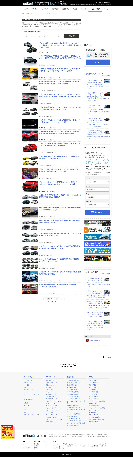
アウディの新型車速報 (73, 407)
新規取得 (101, 2)
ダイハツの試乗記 (94, 398)
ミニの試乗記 (92, 412)
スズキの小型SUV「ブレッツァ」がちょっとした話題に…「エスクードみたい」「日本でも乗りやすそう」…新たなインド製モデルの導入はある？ (98, 122)
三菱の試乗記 (92, 389)
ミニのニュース (50, 412)
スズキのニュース (51, 396)
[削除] (14, 425)
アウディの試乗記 (94, 405)
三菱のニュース (50, 389)
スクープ (26, 405)
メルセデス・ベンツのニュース (54, 401)
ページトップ (107, 357)
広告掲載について (84, 446)
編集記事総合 (28, 399)
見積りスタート (100, 212)
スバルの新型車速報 (73, 394)
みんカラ (46, 446)
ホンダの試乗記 (93, 387)
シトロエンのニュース (52, 417)
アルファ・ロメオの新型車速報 (76, 423)
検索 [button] (72, 36)
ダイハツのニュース (51, 398)
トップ (26, 9)
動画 (25, 412)
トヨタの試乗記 (93, 380)
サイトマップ (75, 446)
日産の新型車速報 (72, 385)
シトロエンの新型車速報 (74, 421)
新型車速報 (70, 377)
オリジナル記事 (95, 9)
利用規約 (101, 444)
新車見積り (65, 9)
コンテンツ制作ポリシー (59, 446)
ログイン (96, 2)
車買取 (75, 9)
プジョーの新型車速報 (73, 418)
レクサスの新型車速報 (73, 382)
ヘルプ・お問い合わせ (58, 448)
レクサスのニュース (51, 382)
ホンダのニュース (51, 387)
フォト (26, 407)
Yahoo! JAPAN (107, 2)
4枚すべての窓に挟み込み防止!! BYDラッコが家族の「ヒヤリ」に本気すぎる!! (95, 314)
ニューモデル (28, 380)
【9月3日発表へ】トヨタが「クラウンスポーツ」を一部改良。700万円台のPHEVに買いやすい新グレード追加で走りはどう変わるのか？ (98, 97)
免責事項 (107, 444)
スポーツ (26, 387)
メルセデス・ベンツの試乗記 (97, 401)
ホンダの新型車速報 (73, 387)
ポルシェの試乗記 (94, 410)
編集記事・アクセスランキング (33, 414)
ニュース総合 (28, 377)
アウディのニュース (51, 405)
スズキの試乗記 (93, 396)
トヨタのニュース (51, 380)
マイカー (106, 9)
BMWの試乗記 (93, 403)
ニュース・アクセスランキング (33, 394)
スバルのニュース (51, 394)
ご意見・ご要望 (103, 446)
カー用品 (26, 385)
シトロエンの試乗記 (94, 417)
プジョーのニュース (51, 415)
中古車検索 (55, 9)
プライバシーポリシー (80, 444)
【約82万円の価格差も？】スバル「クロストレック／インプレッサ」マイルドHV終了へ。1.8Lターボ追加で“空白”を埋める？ (98, 109)
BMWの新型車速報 (72, 405)
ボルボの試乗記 (93, 421)
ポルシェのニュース (51, 410)
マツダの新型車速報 (73, 392)
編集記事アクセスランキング (94, 74)
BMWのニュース (50, 403)
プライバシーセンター (92, 444)
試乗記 (26, 403)
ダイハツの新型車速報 (73, 398)
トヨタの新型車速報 (73, 380)
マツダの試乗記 (93, 392)
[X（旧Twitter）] (41, 435)
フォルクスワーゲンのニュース (54, 408)
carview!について (57, 444)
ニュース (84, 9)
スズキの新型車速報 (73, 396)
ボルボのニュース (51, 421)
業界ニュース (28, 382)
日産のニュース (50, 385)
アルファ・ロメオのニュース (54, 419)
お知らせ (71, 444)
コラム (26, 410)
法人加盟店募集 (94, 446)
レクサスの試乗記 (94, 382)
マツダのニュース (51, 392)
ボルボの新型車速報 (73, 425)
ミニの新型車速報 (72, 416)
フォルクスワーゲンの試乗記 (97, 408)
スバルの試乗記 (93, 394)
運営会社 (65, 444)
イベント (26, 392)
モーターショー (28, 389)
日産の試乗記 (92, 385)
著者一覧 (69, 446)
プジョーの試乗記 (94, 415)
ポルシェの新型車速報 (73, 414)
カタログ (45, 9)
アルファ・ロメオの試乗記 (96, 419)
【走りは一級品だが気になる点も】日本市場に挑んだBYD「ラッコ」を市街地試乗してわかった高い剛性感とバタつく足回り (98, 84)
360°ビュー (35, 9)
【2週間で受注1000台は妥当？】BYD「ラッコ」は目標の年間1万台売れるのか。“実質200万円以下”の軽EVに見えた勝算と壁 (98, 134)
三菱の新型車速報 (72, 389)
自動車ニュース (51, 377)
